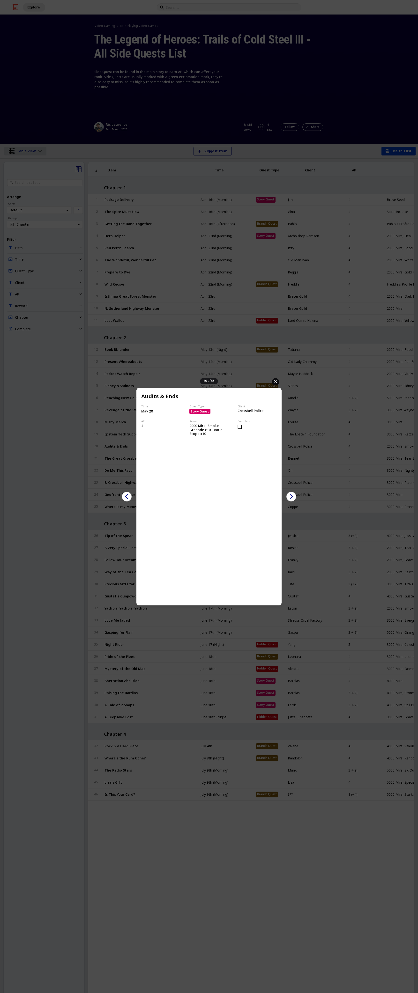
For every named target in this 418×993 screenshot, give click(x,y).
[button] (127, 496)
